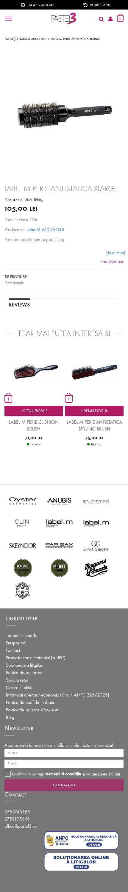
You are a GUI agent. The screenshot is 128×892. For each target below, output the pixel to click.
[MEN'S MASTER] (22, 590)
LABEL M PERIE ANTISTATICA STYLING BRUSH (94, 425)
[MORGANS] (96, 567)
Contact (13, 650)
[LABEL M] (59, 523)
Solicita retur (17, 680)
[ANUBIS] (59, 500)
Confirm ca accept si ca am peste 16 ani (66, 774)
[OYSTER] (22, 500)
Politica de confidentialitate (30, 702)
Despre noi (16, 643)
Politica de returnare (24, 672)
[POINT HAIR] (59, 567)
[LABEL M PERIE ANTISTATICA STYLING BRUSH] (94, 369)
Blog (10, 717)
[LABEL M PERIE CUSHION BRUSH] (33, 368)
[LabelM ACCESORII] (96, 523)
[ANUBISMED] (96, 500)
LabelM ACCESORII (45, 229)
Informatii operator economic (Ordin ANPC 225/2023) (57, 695)
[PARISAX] (59, 545)
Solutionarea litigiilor (24, 665)
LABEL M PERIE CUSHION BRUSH (34, 425)
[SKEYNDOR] (22, 545)
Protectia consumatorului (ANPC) (35, 658)
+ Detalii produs (33, 411)
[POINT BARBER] (22, 567)
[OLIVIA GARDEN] (96, 545)
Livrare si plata (19, 687)
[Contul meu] (110, 19)
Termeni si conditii (22, 635)
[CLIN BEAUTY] (22, 523)
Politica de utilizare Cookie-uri (32, 710)
